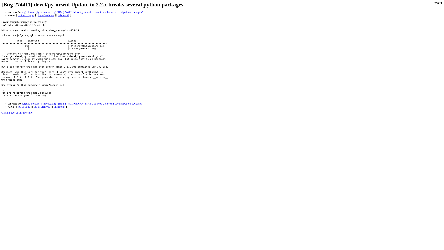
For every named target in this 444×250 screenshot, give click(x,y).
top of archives (46, 15)
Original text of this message (16, 112)
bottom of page (26, 15)
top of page (24, 106)
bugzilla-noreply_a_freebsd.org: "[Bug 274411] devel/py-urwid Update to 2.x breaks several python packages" (82, 12)
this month (63, 15)
